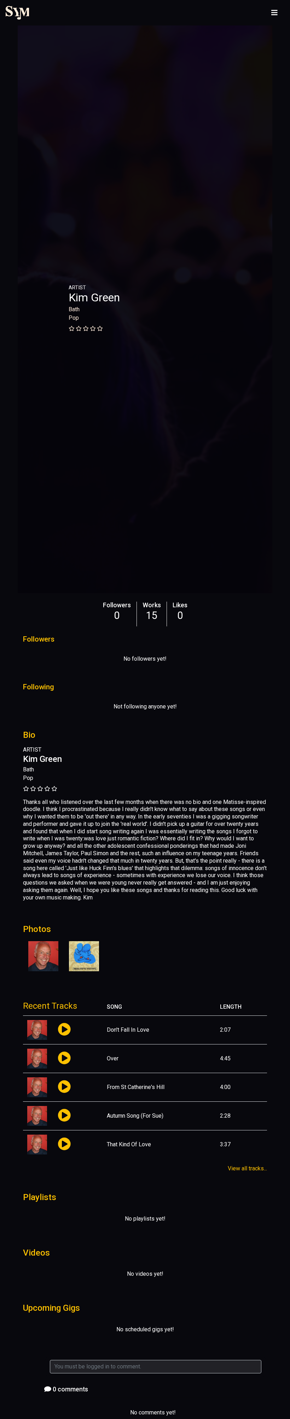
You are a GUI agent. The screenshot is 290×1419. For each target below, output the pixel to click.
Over (112, 1058)
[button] (64, 1029)
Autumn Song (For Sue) (135, 1115)
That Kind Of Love (129, 1144)
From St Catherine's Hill (135, 1087)
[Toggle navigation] (274, 13)
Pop (74, 317)
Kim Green (94, 297)
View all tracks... (247, 1168)
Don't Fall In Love (128, 1029)
